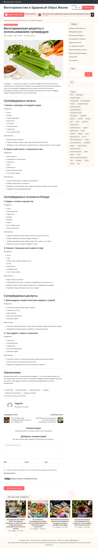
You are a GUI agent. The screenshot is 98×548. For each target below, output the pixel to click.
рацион (85, 151)
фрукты (86, 160)
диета (71, 121)
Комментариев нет (30, 35)
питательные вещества (75, 142)
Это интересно (73, 60)
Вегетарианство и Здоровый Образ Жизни (36, 7)
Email (27, 462)
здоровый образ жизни (35, 390)
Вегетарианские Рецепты (11, 25)
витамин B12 (83, 115)
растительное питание (75, 148)
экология (72, 163)
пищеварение (87, 142)
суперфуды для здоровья (30, 393)
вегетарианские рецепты (21, 390)
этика (78, 163)
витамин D (80, 118)
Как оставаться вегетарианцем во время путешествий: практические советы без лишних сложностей (56, 14)
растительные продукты (75, 151)
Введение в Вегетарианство (77, 28)
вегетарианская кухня (75, 106)
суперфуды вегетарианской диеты (13, 393)
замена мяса (85, 121)
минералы (80, 133)
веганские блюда (9, 390)
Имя (6, 462)
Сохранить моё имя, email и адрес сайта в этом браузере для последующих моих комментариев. (32, 470)
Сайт (46, 462)
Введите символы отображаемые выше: (24, 479)
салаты (78, 154)
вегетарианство (73, 115)
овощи (87, 133)
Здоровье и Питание (75, 42)
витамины (88, 118)
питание (87, 139)
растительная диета (82, 145)
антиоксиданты (79, 94)
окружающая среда (74, 136)
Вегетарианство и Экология (77, 39)
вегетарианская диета (83, 103)
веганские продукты (85, 100)
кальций (83, 130)
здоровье (85, 127)
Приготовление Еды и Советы (78, 50)
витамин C (72, 118)
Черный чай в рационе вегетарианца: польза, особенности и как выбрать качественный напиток (82, 522)
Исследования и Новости (76, 46)
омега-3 (84, 136)
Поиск (73, 68)
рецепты (72, 154)
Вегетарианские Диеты (76, 32)
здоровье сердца (74, 130)
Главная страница (8, 20)
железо (77, 121)
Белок (71, 94)
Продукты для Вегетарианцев (78, 53)
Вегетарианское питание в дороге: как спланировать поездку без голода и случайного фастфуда (60, 522)
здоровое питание (74, 124)
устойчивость (79, 160)
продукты (72, 145)
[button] (21, 407)
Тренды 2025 (73, 57)
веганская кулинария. (75, 97)
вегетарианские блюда (75, 109)
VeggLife (19, 403)
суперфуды (45, 390)
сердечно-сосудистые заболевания (78, 157)
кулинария (72, 133)
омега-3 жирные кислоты (76, 139)
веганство (72, 103)
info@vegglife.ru (74, 540)
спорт (71, 160)
